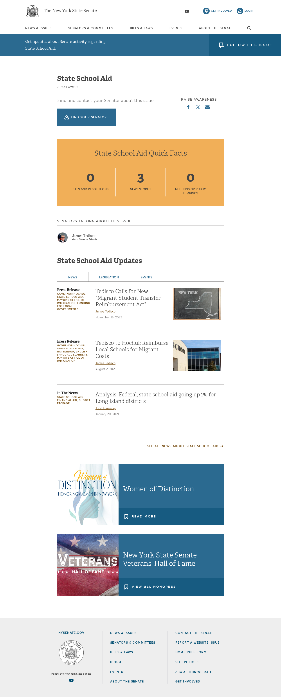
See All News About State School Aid (183, 446)
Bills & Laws (141, 28)
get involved (221, 11)
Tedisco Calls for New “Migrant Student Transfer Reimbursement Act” (127, 298)
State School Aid (70, 297)
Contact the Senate (194, 633)
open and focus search (249, 29)
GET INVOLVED (187, 681)
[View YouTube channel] (187, 11)
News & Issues (38, 28)
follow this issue (249, 45)
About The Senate (215, 28)
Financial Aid (67, 400)
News (72, 277)
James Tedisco (83, 236)
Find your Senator (89, 117)
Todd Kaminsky (105, 408)
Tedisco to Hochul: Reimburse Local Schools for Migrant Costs (131, 349)
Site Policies (187, 662)
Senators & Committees (90, 28)
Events (175, 28)
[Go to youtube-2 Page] (71, 680)
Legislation (109, 277)
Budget (117, 662)
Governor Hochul (71, 294)
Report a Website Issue (197, 642)
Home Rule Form (191, 652)
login (249, 11)
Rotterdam (65, 351)
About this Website (193, 671)
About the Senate (127, 681)
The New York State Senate (70, 11)
